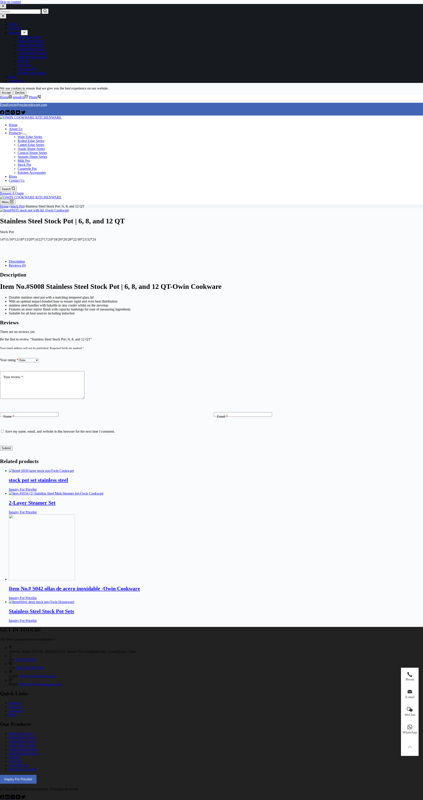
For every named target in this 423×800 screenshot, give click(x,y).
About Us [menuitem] (15, 28)
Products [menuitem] (15, 33)
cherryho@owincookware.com (40, 684)
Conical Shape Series (23, 749)
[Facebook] (2, 113)
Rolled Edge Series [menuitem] (31, 41)
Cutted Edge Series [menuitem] (31, 45)
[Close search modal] (3, 6)
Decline (20, 92)
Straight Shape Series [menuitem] (32, 57)
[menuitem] (24, 32)
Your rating (9, 360)
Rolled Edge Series (22, 737)
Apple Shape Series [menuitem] (31, 49)
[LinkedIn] (8, 113)
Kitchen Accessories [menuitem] (32, 73)
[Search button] (45, 11)
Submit (6, 448)
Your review (13, 377)
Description (17, 261)
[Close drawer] (3, 16)
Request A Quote (12, 193)
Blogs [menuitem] (13, 77)
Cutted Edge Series (22, 741)
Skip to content (10, 2)
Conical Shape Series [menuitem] (32, 53)
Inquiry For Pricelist (23, 489)
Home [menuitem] (13, 24)
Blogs (13, 715)
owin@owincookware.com (38, 676)
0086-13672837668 (30, 668)
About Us (15, 707)
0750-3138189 (25, 660)
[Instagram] (13, 113)
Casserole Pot (18, 765)
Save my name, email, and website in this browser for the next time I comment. (60, 431)
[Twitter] (23, 113)
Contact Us (16, 711)
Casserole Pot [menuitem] (27, 69)
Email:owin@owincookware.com (23, 105)
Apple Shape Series (22, 745)
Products (15, 703)
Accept (6, 92)
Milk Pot (15, 757)
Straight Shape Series (23, 753)
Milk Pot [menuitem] (24, 61)
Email (222, 416)
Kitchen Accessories (23, 769)
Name (8, 416)
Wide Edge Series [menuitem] (30, 37)
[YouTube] (18, 113)
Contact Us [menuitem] (16, 81)
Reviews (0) (17, 265)
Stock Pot (15, 761)
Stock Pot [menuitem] (24, 65)
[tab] (216, 262)
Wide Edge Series (21, 733)
